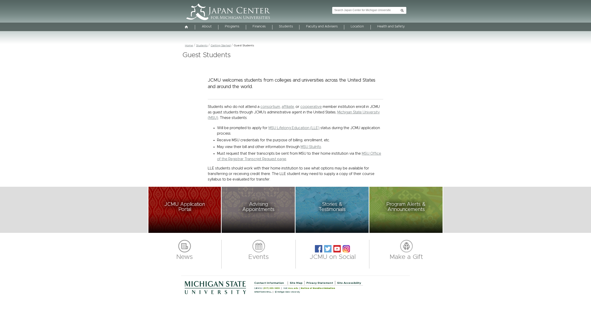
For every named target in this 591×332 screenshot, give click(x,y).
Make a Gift (406, 257)
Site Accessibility (349, 283)
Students (286, 26)
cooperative (311, 107)
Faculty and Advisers (322, 26)
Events (258, 257)
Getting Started (221, 45)
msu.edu (293, 288)
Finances (259, 26)
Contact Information (269, 283)
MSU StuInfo (311, 147)
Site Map (296, 283)
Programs (232, 26)
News (184, 257)
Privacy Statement (319, 283)
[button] (185, 210)
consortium (270, 107)
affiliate (288, 107)
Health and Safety (391, 26)
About (207, 26)
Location (357, 26)
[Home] (186, 27)
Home (189, 45)
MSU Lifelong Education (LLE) (294, 128)
